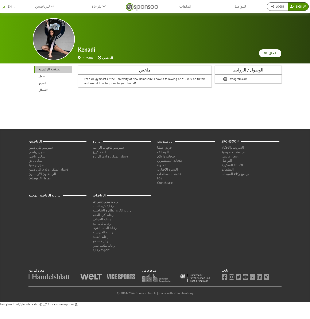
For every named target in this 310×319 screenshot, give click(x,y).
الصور (42, 83)
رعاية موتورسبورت (105, 201)
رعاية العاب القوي (105, 228)
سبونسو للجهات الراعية (108, 147)
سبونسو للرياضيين (40, 147)
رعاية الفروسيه (103, 232)
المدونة (162, 165)
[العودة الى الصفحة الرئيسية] (142, 6)
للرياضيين (43, 6)
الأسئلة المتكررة (232, 165)
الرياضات (99, 195)
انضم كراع (99, 152)
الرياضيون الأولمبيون (42, 174)
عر (4, 6)
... (15, 6)
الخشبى (107, 58)
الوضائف (163, 152)
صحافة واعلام (166, 156)
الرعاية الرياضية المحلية (44, 195)
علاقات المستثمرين (170, 161)
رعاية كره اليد (102, 224)
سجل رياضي (36, 152)
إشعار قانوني (230, 156)
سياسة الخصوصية (233, 152)
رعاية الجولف (102, 219)
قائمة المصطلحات (169, 174)
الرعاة (97, 141)
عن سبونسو (165, 141)
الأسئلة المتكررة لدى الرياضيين (49, 169)
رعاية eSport (101, 250)
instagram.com (237, 79)
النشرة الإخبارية (167, 169)
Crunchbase (165, 183)
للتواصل (239, 6)
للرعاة (97, 6)
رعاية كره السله (103, 206)
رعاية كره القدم (103, 215)
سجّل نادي (35, 161)
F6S (159, 178)
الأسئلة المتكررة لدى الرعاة (111, 156)
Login (279, 6)
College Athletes (39, 178)
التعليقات (227, 169)
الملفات (185, 6)
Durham (87, 58)
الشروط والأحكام (232, 147)
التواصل (226, 161)
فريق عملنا (164, 147)
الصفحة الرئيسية (49, 69)
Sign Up (300, 6)
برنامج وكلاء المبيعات (235, 174)
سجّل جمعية (36, 165)
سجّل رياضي (36, 156)
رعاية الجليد (100, 237)
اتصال (271, 53)
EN (10, 6)
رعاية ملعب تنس (104, 246)
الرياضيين (35, 141)
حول (41, 76)
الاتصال (43, 90)
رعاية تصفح (100, 241)
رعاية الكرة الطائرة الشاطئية (112, 210)
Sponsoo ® (230, 141)
